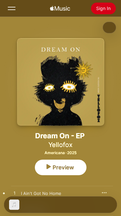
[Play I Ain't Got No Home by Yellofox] (14, 193)
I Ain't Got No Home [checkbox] (41, 193)
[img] (60, 8)
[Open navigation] (12, 8)
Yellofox (60, 145)
